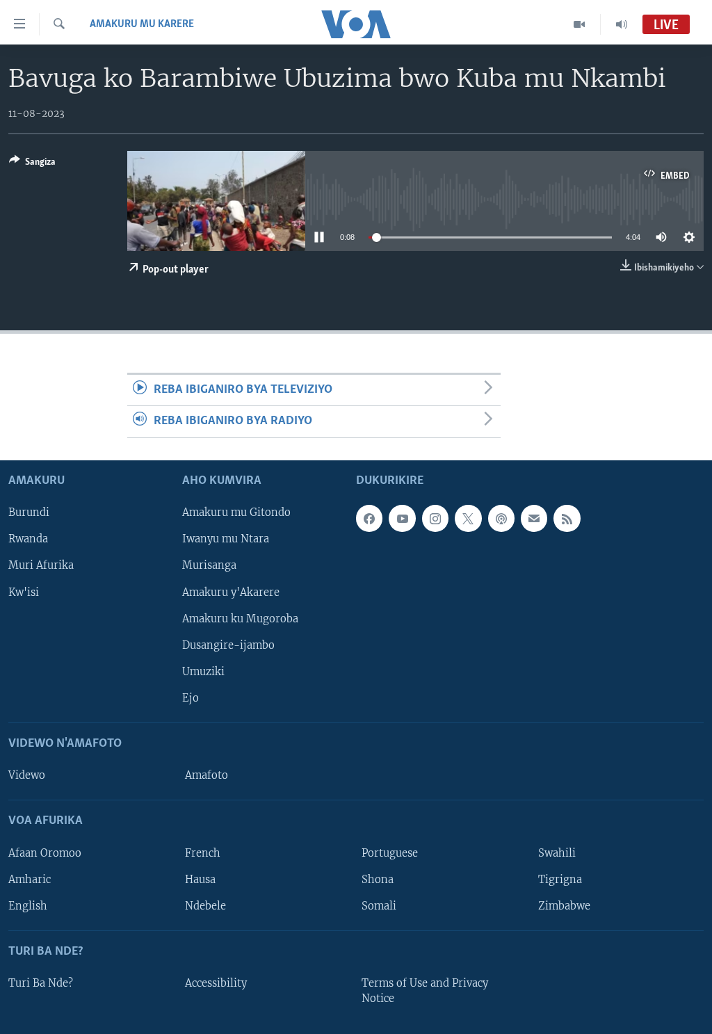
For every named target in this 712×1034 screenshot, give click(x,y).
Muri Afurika (41, 565)
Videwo (26, 775)
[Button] (32, 164)
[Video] (579, 24)
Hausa (200, 879)
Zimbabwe (564, 905)
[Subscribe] (534, 518)
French (202, 852)
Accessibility (216, 983)
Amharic (29, 879)
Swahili (557, 852)
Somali (379, 905)
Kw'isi (23, 591)
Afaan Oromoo (44, 852)
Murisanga (209, 565)
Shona (378, 879)
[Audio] (621, 24)
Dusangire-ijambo (228, 644)
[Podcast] (501, 518)
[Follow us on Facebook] (369, 518)
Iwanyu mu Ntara (225, 539)
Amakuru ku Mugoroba (240, 618)
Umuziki (203, 671)
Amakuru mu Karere (142, 24)
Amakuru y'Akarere (231, 591)
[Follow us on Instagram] (435, 518)
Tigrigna (560, 879)
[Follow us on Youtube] (402, 518)
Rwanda (28, 539)
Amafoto (206, 775)
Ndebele (205, 905)
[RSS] (566, 518)
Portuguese (390, 852)
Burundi (28, 512)
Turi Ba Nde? (40, 983)
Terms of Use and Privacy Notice (425, 991)
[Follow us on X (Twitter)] (468, 518)
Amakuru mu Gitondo (236, 512)
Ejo (190, 698)
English (27, 905)
